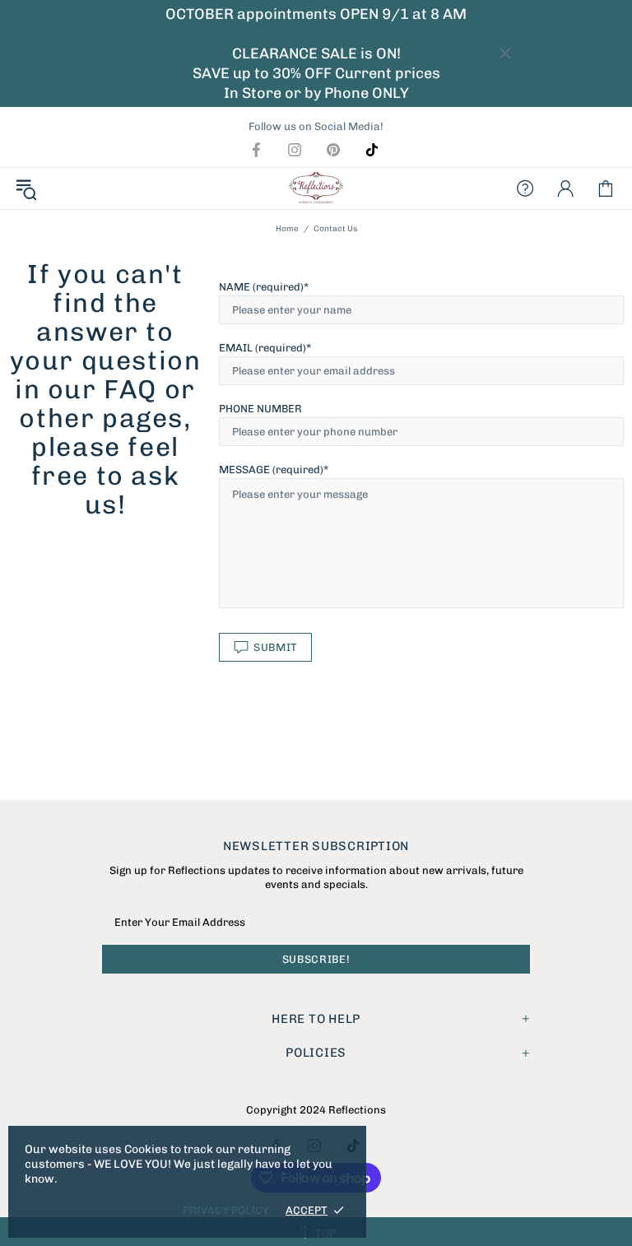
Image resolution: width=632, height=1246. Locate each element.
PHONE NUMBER (260, 408)
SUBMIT (275, 647)
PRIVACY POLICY (226, 1210)
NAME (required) (261, 287)
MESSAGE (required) (271, 469)
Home (287, 229)
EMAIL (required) (262, 348)
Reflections (316, 188)
